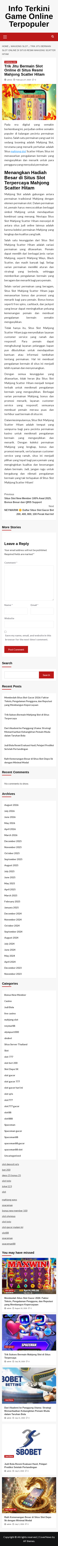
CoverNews (45, 1536)
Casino (8, 1001)
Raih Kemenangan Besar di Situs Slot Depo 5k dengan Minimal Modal (28, 760)
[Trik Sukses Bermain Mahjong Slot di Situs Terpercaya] (29, 1332)
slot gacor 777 (12, 1081)
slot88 (7, 1112)
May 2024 (9, 955)
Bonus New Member (15, 994)
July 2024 (9, 943)
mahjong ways (9, 1199)
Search (7, 663)
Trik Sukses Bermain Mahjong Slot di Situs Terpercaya (26, 716)
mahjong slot (10, 62)
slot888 (8, 1118)
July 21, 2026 (20, 1418)
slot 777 (8, 1056)
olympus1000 (11, 1032)
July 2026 (9, 811)
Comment (10, 562)
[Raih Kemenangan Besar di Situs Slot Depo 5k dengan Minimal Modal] (29, 1495)
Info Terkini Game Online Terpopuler (29, 16)
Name (8, 604)
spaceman (7, 1205)
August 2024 (11, 937)
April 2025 (10, 889)
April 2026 (10, 829)
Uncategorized (12, 1155)
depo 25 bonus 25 (11, 1175)
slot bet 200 (10, 1062)
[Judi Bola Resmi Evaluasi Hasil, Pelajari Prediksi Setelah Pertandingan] (29, 1442)
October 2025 (12, 853)
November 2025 (13, 847)
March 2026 (10, 835)
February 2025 (12, 901)
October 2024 (12, 925)
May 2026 (9, 823)
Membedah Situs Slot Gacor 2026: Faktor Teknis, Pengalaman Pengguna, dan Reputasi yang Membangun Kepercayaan (28, 701)
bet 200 (6, 1169)
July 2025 (9, 871)
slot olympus (8, 1216)
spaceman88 (8, 1243)
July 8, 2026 (19, 1471)
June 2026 (9, 817)
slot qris (8, 1093)
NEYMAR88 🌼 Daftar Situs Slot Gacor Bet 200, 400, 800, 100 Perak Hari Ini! (29, 510)
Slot (6, 1050)
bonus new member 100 (14, 1210)
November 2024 (13, 919)
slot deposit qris (10, 1164)
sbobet (8, 1038)
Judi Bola (9, 1007)
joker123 (7, 1186)
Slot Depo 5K (11, 1069)
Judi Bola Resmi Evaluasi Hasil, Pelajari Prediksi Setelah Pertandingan (29, 747)
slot (4, 1191)
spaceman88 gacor (14, 1143)
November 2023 (13, 973)
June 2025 (9, 877)
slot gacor (9, 1075)
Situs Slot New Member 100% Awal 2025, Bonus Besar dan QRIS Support (27, 498)
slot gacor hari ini (13, 1087)
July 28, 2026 (20, 1361)
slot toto (6, 1180)
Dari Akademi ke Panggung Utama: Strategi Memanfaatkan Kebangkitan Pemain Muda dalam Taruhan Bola (27, 732)
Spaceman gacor (13, 1131)
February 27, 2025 (23, 80)
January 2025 (11, 907)
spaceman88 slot (13, 1149)
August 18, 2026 (21, 1308)
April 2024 (10, 961)
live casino (10, 1013)
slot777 (8, 1100)
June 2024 (9, 949)
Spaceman (9, 1124)
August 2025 (11, 865)
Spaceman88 (11, 1137)
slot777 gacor (11, 1106)
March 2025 (10, 895)
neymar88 (9, 1025)
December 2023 (13, 967)
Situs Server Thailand (15, 1044)
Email (34, 604)
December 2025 (13, 841)
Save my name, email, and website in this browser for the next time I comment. (28, 637)
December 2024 (13, 913)
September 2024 (13, 931)
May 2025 (9, 883)
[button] (5, 36)
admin (9, 80)
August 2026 (11, 805)
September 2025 (13, 859)
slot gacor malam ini (12, 1227)
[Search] (53, 36)
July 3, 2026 (19, 1524)
